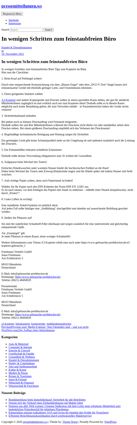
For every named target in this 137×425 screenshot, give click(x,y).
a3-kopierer (7, 323)
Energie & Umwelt (19, 350)
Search (5, 29)
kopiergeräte (38, 323)
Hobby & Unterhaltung (22, 363)
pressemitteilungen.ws (21, 6)
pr (2, 50)
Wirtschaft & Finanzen (21, 382)
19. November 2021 (12, 53)
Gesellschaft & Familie (21, 353)
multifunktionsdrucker (59, 323)
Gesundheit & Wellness (22, 356)
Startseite (14, 20)
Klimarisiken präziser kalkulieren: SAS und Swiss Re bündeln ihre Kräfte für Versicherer (59, 412)
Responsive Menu (12, 14)
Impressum (15, 23)
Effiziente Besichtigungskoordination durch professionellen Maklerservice (50, 415)
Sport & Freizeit (18, 379)
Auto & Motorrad (18, 344)
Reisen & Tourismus (20, 376)
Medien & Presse (18, 373)
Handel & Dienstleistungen (16, 47)
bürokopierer (23, 323)
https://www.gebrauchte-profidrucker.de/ (38, 276)
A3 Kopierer (8, 100)
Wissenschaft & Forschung (24, 385)
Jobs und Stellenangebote (23, 366)
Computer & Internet (20, 347)
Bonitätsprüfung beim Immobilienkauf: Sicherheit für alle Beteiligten (47, 399)
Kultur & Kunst (17, 369)
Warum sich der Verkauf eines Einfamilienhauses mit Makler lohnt (46, 402)
